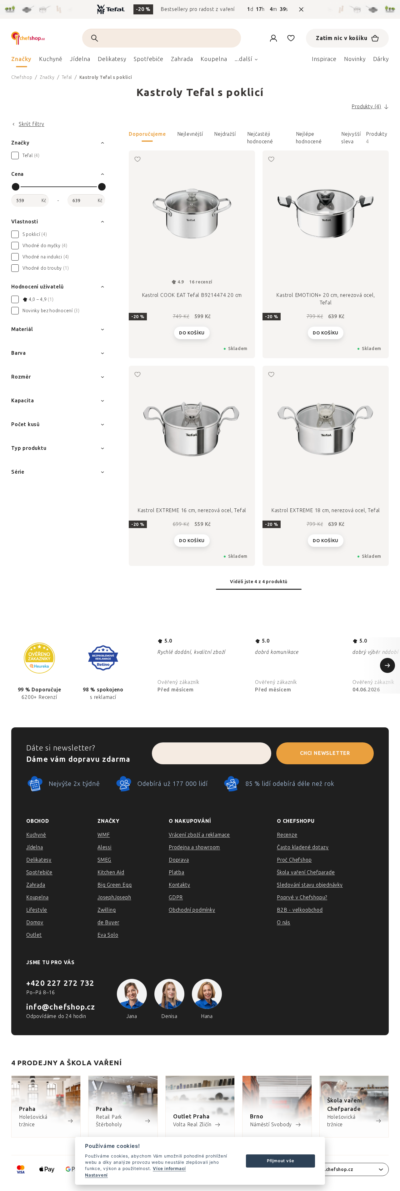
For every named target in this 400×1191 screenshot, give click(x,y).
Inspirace (324, 59)
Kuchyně (36, 835)
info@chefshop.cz (60, 1006)
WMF (104, 835)
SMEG (104, 860)
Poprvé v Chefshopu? (302, 897)
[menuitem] (21, 60)
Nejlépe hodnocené (309, 136)
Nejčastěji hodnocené (260, 136)
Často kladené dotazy (303, 847)
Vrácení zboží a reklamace (199, 835)
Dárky (381, 59)
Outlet (34, 935)
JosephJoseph (114, 897)
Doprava (179, 860)
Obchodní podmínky (192, 910)
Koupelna (37, 897)
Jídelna (34, 847)
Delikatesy (39, 860)
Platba (176, 872)
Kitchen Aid (111, 872)
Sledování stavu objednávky (310, 885)
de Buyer (108, 922)
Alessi (105, 847)
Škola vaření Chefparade (306, 872)
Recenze (287, 835)
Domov (34, 922)
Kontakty (179, 885)
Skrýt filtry (31, 124)
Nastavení (96, 1175)
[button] (259, 137)
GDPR (176, 897)
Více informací (169, 1168)
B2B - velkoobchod (300, 910)
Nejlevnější (190, 134)
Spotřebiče (39, 872)
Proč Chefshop (294, 860)
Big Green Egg (115, 885)
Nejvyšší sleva (351, 136)
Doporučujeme (147, 134)
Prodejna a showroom (194, 847)
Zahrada (35, 885)
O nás (283, 922)
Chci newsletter (325, 753)
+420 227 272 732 (60, 983)
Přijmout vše (280, 1160)
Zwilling (107, 910)
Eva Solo (108, 935)
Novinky (354, 59)
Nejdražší (225, 134)
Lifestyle (36, 910)
